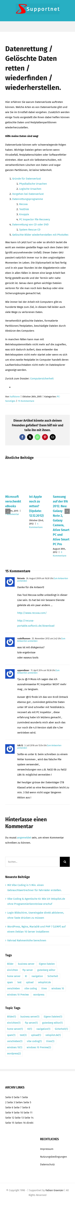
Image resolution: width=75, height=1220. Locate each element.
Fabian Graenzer (54, 1190)
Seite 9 (9, 1112)
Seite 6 (9, 1107)
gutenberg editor (46, 970)
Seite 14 (28, 1117)
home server (13, 976)
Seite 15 (9, 1122)
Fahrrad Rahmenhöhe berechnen (26, 940)
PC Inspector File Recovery (34, 219)
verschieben (13, 988)
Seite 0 (9, 1097)
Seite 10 (18, 1112)
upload (29, 982)
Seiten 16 (20, 1122)
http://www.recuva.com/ (32, 612)
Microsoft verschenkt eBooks (13, 501)
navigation (37, 976)
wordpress (38, 994)
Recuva (23, 204)
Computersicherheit (42, 378)
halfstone (15, 396)
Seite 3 (11, 1102)
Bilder (10, 963)
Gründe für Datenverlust (26, 178)
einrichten (12, 970)
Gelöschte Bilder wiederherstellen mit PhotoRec (40, 234)
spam (10, 982)
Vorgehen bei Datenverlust (28, 194)
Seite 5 (27, 1102)
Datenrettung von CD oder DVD (30, 224)
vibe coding (30, 988)
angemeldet (24, 837)
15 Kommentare (26, 401)
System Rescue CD (29, 229)
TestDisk (24, 209)
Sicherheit (52, 976)
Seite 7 (17, 1107)
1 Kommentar (12, 514)
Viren (44, 988)
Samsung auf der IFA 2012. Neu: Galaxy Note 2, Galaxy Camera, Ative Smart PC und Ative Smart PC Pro (61, 520)
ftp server (27, 970)
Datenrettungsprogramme (27, 199)
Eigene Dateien (47, 963)
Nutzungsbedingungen (53, 1156)
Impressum (46, 1149)
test (19, 982)
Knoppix (24, 214)
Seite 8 (26, 1107)
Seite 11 (28, 1112)
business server (26, 963)
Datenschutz (47, 1164)
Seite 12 (9, 1117)
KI (26, 976)
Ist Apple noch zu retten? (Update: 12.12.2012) (36, 506)
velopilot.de (44, 982)
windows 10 (57, 988)
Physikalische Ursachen (33, 183)
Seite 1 (17, 1097)
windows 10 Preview (18, 994)
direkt (29, 1122)
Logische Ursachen (30, 188)
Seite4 (19, 1102)
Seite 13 (19, 1117)
